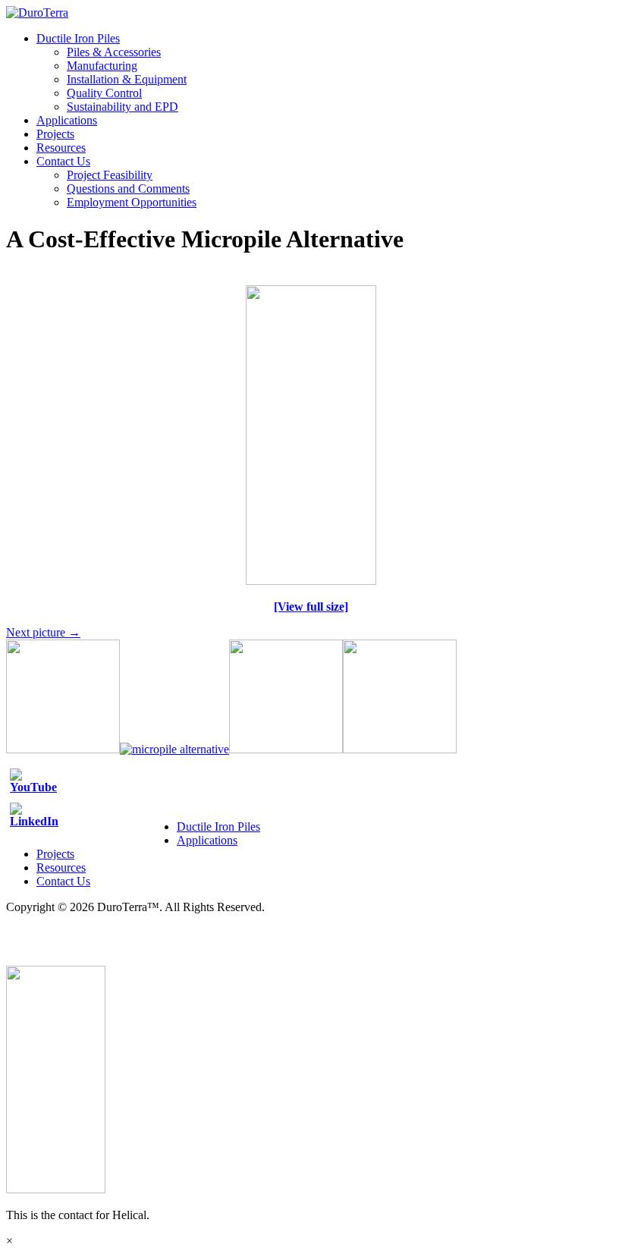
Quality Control (104, 92)
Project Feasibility (109, 174)
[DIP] (311, 580)
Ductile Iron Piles (78, 38)
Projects (55, 133)
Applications (66, 120)
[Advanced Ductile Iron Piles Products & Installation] (37, 12)
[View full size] (311, 606)
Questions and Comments (128, 188)
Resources (61, 147)
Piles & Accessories (114, 52)
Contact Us (63, 161)
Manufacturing (102, 65)
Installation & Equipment (127, 79)
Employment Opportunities (131, 202)
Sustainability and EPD (122, 106)
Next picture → (43, 632)
